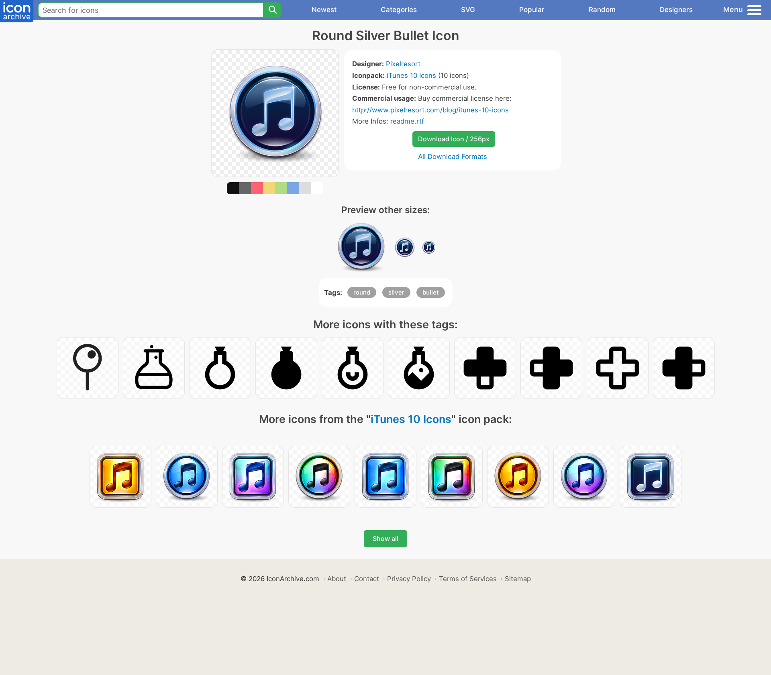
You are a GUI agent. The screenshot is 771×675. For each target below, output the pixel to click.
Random (602, 10)
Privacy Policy (409, 579)
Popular (532, 10)
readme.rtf (407, 121)
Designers (676, 10)
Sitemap (518, 579)
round (361, 292)
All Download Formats (452, 156)
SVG (468, 10)
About (336, 579)
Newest (324, 10)
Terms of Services (468, 579)
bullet (430, 292)
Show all (385, 539)
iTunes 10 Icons (411, 75)
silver (396, 292)
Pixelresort (403, 64)
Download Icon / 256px (454, 139)
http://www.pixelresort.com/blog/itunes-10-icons (430, 110)
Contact (366, 579)
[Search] (272, 10)
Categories (399, 10)
